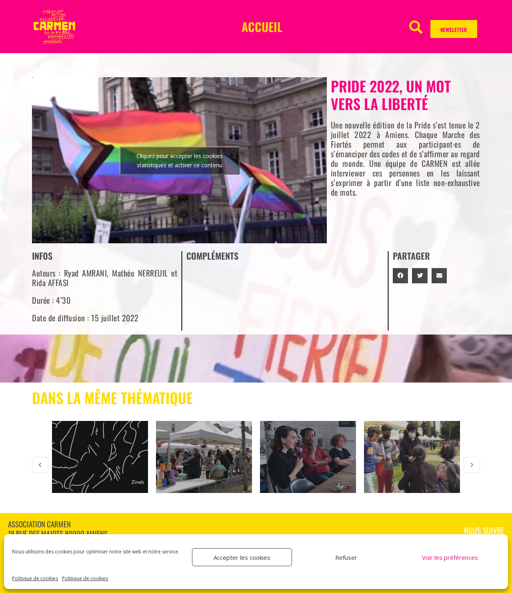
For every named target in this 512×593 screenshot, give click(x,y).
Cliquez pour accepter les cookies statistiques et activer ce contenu (179, 160)
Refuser (346, 557)
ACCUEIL (262, 27)
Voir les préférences (450, 557)
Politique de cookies (35, 578)
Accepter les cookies (242, 557)
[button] (415, 26)
